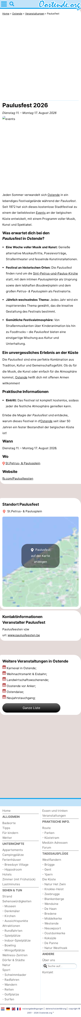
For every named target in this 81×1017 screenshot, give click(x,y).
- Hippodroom (12, 869)
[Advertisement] (40, 58)
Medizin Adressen (55, 842)
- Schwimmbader (14, 975)
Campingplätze (13, 855)
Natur (6, 965)
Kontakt (47, 972)
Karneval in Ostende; (22, 668)
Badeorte (9, 823)
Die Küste (49, 879)
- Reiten (8, 989)
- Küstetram (50, 838)
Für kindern (10, 833)
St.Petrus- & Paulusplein (23, 463)
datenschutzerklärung (56, 1008)
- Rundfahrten (12, 930)
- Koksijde (49, 938)
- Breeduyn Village (15, 864)
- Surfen (8, 999)
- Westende (50, 923)
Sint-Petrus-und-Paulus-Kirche (55, 273)
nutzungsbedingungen (32, 1008)
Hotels (7, 874)
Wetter (7, 838)
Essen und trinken (55, 811)
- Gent (46, 869)
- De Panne (50, 943)
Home (6, 811)
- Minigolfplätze (13, 950)
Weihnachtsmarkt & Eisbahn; (27, 674)
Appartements (12, 850)
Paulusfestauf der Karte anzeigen (41, 556)
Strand (7, 896)
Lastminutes (11, 884)
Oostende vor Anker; (22, 686)
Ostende (54, 195)
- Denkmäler (11, 911)
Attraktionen (11, 926)
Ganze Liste (31, 708)
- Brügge (48, 864)
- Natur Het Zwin (54, 884)
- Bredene (49, 913)
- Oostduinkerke (53, 933)
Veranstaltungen (54, 815)
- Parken (48, 833)
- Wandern (9, 984)
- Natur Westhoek (54, 948)
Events (41, 212)
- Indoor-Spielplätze (16, 940)
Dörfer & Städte (13, 960)
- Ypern (47, 874)
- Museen (9, 906)
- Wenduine (50, 904)
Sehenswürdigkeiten (16, 901)
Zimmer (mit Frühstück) (19, 879)
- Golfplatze (10, 994)
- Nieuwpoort (51, 928)
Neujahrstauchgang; (21, 698)
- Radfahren (10, 980)
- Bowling (9, 945)
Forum (46, 847)
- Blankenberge (53, 899)
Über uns (48, 960)
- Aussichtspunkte (15, 921)
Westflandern (51, 860)
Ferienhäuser (11, 860)
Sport (6, 970)
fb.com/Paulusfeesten (17, 478)
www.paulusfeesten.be (24, 635)
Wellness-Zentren (15, 955)
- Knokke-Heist (53, 889)
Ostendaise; (16, 692)
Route (46, 828)
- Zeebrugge (51, 894)
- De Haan (49, 909)
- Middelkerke (52, 918)
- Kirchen (9, 916)
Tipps (6, 828)
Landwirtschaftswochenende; (28, 680)
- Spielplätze (11, 935)
